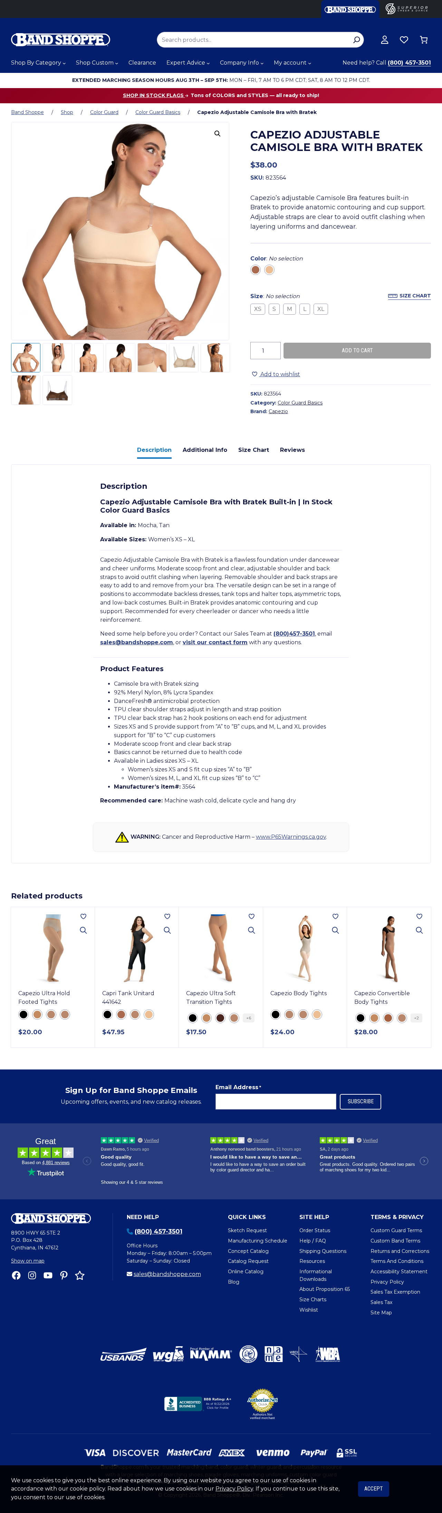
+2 (416, 1017)
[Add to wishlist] (83, 916)
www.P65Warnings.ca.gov (291, 837)
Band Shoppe (27, 112)
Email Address (238, 1087)
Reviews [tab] (292, 450)
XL (320, 309)
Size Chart (415, 296)
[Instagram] (32, 1275)
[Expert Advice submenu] (208, 63)
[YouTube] (48, 1275)
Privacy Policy (234, 1488)
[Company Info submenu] (262, 63)
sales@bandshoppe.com (136, 642)
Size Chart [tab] (253, 450)
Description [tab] (154, 450)
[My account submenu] (309, 63)
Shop (67, 112)
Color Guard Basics (157, 112)
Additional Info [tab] (205, 450)
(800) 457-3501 (409, 62)
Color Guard (104, 112)
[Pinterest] (64, 1275)
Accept (373, 1488)
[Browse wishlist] (404, 40)
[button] (217, 133)
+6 (248, 1017)
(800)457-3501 (294, 633)
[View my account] (385, 40)
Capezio (278, 411)
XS (257, 309)
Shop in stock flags (154, 95)
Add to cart (357, 350)
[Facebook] (16, 1275)
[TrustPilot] (80, 1275)
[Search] (356, 40)
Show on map (28, 1261)
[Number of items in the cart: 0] (423, 39)
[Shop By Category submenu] (64, 63)
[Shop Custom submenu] (116, 63)
